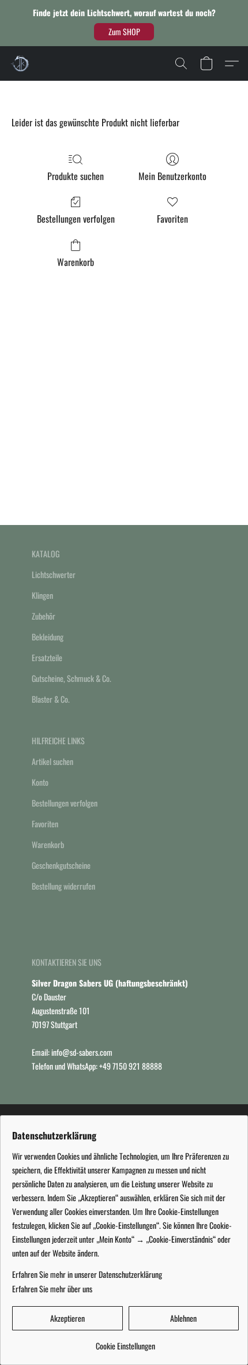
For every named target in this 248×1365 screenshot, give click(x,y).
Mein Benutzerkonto (172, 176)
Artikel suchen (52, 761)
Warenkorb (75, 262)
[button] (124, 31)
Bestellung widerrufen (63, 886)
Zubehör (43, 616)
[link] (125, 1341)
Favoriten (172, 219)
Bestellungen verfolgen (76, 219)
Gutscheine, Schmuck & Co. (71, 678)
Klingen (42, 595)
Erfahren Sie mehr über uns (52, 1289)
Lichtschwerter (54, 574)
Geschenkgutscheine (61, 865)
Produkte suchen (75, 176)
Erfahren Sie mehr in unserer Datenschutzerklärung (87, 1274)
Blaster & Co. (51, 699)
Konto (40, 782)
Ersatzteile (47, 657)
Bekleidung (47, 637)
